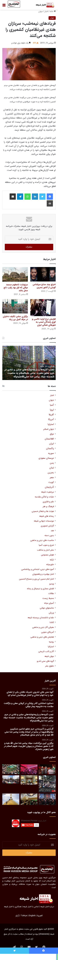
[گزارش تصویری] (47, 783)
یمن (52, 463)
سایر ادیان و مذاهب (45, 550)
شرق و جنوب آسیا (46, 545)
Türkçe (24, 915)
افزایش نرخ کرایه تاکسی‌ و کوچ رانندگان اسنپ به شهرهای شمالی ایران (44, 322)
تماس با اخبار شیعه (31, 906)
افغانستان (49, 438)
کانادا (52, 622)
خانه (52, 11)
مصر (52, 477)
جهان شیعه (49, 656)
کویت (51, 482)
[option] (29, 363)
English (32, 915)
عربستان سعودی (46, 458)
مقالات (51, 593)
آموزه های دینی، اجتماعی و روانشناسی (37, 569)
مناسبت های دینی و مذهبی (42, 540)
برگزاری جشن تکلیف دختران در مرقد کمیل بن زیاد (15, 318)
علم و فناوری (48, 501)
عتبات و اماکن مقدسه (44, 496)
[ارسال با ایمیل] (13, 196)
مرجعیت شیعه (47, 492)
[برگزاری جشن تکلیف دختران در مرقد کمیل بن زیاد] (15, 306)
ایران (51, 443)
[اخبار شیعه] (43, 5)
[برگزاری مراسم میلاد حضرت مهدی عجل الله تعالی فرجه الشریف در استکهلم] (29, 769)
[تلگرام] (20, 196)
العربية (40, 915)
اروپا (52, 409)
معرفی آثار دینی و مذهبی (43, 627)
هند (52, 530)
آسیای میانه (49, 603)
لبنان (51, 467)
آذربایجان (49, 487)
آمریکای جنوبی (47, 632)
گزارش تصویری (47, 525)
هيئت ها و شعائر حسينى (43, 511)
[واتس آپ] (27, 196)
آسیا (52, 405)
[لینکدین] (35, 196)
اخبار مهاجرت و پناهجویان (43, 574)
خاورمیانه (50, 564)
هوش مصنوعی (47, 554)
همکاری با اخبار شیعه (12, 906)
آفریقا (51, 414)
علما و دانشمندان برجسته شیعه (41, 617)
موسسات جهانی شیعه (44, 521)
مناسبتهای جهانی (47, 608)
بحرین (51, 472)
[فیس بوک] (50, 196)
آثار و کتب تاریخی (46, 651)
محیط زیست (48, 598)
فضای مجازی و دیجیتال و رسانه (40, 588)
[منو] (3, 6)
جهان (40, 11)
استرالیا (51, 646)
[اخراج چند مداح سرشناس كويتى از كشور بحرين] (43, 274)
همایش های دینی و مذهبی (42, 637)
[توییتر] (42, 196)
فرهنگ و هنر (48, 506)
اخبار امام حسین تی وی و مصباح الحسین (36, 579)
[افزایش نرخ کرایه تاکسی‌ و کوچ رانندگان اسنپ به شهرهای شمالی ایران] (43, 307)
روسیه (51, 641)
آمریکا (51, 419)
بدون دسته (49, 535)
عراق (52, 434)
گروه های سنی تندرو (45, 661)
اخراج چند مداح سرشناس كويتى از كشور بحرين (44, 286)
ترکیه (52, 559)
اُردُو (17, 915)
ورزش (51, 612)
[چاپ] (50, 203)
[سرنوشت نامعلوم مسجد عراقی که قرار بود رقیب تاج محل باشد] (15, 274)
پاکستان (50, 448)
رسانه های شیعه (46, 516)
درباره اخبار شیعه (47, 906)
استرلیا (51, 424)
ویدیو (51, 583)
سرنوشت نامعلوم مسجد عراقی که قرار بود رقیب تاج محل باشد (16, 287)
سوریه (51, 453)
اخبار (46, 11)
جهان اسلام (48, 429)
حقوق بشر (49, 666)
